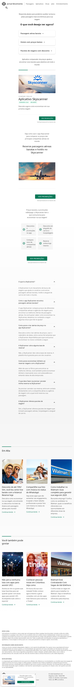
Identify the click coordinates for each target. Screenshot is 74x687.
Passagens (30, 4)
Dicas (47, 4)
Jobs (52, 4)
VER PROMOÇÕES (47, 118)
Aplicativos (39, 4)
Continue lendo (7, 512)
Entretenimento (62, 4)
